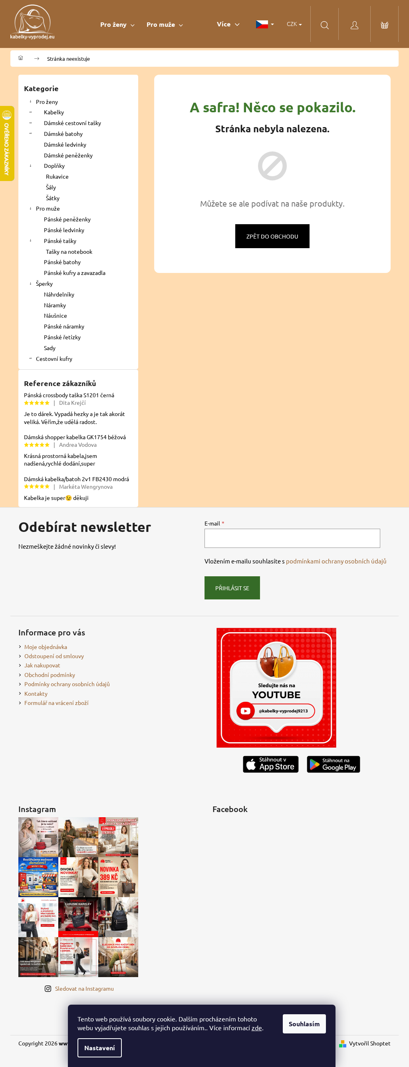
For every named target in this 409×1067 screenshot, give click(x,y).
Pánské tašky (60, 240)
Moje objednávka (45, 646)
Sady (50, 347)
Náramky (55, 305)
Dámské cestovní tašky (72, 122)
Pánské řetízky (62, 336)
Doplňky (54, 165)
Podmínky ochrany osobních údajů (67, 683)
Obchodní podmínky (49, 674)
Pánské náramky (64, 326)
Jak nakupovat (42, 665)
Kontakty (36, 693)
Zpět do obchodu (272, 236)
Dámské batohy (63, 133)
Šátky (53, 197)
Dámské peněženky (68, 155)
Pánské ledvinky (64, 229)
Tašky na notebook (69, 251)
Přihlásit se (232, 587)
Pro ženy (47, 101)
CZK (292, 24)
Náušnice (55, 315)
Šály (51, 187)
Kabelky (54, 111)
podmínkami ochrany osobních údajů (336, 561)
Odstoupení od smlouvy (54, 655)
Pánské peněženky (67, 219)
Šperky (44, 283)
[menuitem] (117, 24)
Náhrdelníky (59, 294)
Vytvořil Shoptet (370, 1043)
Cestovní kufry (54, 358)
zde (257, 1027)
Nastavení (99, 1047)
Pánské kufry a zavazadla (74, 272)
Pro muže (48, 208)
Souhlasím (304, 1023)
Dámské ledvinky (65, 144)
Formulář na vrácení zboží (56, 702)
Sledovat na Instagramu (84, 988)
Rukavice (57, 176)
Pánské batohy (62, 261)
